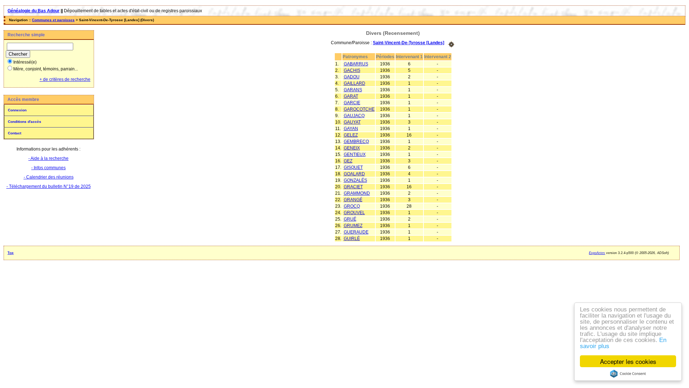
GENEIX (352, 148)
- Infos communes (48, 167)
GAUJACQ (354, 115)
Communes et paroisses (53, 20)
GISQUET (353, 167)
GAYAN (351, 128)
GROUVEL (354, 212)
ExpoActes (597, 253)
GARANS (353, 89)
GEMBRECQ (356, 141)
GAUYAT (352, 122)
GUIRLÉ (352, 238)
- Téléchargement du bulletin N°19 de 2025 (48, 186)
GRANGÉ (353, 199)
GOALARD (354, 173)
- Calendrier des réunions (49, 177)
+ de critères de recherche (64, 79)
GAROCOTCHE (359, 109)
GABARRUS (356, 63)
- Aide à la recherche (48, 158)
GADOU (352, 76)
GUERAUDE (356, 232)
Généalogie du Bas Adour (34, 10)
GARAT (351, 96)
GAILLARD (354, 83)
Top (11, 253)
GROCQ (352, 206)
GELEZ (351, 135)
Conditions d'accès (24, 122)
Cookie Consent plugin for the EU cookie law (628, 374)
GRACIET (353, 186)
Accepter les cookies (628, 361)
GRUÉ (350, 219)
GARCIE (352, 102)
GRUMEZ (353, 225)
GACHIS (352, 70)
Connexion (17, 110)
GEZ (348, 160)
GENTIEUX (355, 154)
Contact (14, 133)
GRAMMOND (357, 193)
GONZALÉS (355, 180)
